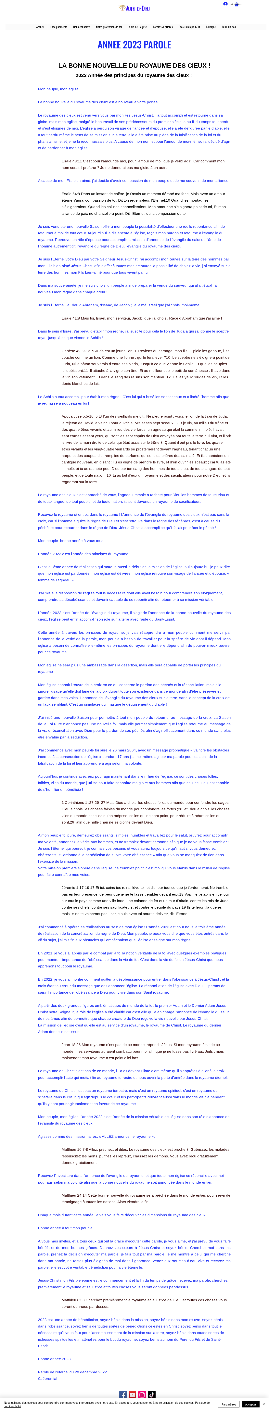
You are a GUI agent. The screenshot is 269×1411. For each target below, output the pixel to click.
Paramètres (229, 1404)
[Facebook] (123, 1395)
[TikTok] (152, 1395)
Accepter (250, 1404)
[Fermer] (264, 1404)
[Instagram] (142, 1395)
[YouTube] (132, 1395)
